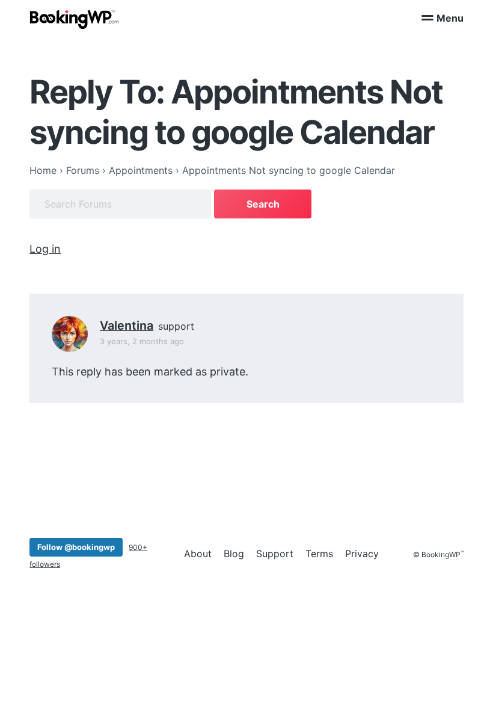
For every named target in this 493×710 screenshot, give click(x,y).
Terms (319, 554)
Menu (450, 18)
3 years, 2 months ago (142, 341)
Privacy (362, 554)
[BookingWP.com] (74, 19)
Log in (45, 248)
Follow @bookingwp (76, 547)
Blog (234, 554)
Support (274, 554)
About (198, 554)
